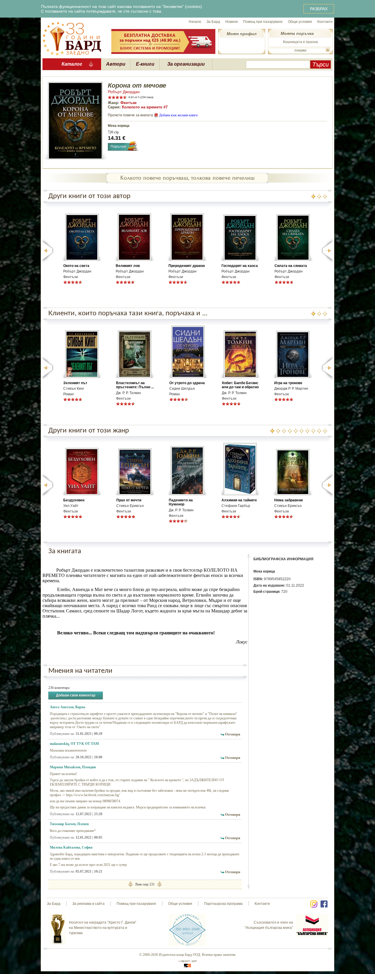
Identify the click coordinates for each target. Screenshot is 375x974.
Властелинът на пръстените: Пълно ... (135, 385)
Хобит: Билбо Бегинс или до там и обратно (240, 385)
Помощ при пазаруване (263, 22)
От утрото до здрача (187, 383)
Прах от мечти (128, 500)
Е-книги (145, 64)
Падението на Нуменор (181, 502)
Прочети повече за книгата (130, 115)
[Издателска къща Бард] (71, 38)
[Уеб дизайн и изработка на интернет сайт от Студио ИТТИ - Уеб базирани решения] (187, 963)
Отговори (232, 734)
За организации (186, 64)
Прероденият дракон (186, 266)
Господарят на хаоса (239, 266)
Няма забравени (288, 500)
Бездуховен (73, 500)
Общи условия (300, 22)
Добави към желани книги (178, 115)
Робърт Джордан (124, 91)
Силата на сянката (291, 266)
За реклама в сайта (88, 904)
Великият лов (128, 266)
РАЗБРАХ (319, 8)
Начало (195, 22)
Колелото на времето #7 (145, 107)
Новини (231, 22)
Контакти (325, 22)
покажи (300, 50)
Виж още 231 (145, 884)
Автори (115, 64)
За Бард (213, 22)
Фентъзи (128, 103)
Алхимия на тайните (239, 500)
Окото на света (76, 266)
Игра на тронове (288, 383)
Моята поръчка (297, 33)
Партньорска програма (223, 904)
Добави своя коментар (75, 695)
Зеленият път (75, 383)
